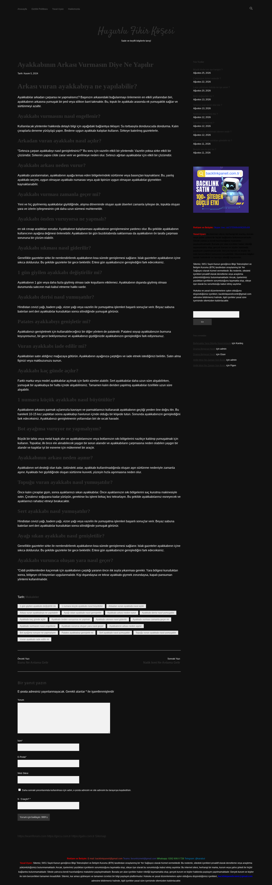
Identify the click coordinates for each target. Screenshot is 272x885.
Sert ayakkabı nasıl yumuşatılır (114, 632)
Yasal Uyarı (58, 9)
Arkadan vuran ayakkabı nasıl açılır (126, 606)
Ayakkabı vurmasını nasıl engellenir (38, 626)
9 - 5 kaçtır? (24, 799)
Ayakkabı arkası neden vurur (121, 612)
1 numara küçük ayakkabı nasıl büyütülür (82, 606)
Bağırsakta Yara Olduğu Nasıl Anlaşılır (212, 343)
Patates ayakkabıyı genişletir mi (77, 632)
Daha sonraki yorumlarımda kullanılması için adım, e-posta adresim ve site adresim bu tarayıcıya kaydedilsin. (76, 790)
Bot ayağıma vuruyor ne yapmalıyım (38, 632)
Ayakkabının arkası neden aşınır (125, 626)
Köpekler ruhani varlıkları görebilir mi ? (212, 140)
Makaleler (32, 597)
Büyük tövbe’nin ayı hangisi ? (208, 69)
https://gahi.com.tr (82, 836)
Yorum (21, 700)
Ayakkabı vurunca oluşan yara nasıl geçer (82, 626)
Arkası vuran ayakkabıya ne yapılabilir (39, 612)
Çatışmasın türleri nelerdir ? (207, 78)
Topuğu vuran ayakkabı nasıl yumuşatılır (156, 632)
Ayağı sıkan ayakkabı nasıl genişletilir (82, 612)
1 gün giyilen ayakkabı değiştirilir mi (38, 606)
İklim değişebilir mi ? (203, 96)
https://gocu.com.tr (59, 836)
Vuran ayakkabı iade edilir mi (34, 639)
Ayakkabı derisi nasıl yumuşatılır (158, 612)
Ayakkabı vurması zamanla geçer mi (151, 619)
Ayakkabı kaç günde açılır (33, 619)
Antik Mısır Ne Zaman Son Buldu (209, 360)
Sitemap (100, 836)
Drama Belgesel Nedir (204, 349)
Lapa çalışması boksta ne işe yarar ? (211, 87)
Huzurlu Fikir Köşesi (136, 31)
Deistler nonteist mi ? (203, 123)
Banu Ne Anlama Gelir (33, 662)
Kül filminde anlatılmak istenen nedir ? (212, 131)
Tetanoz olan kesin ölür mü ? (207, 105)
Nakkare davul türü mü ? (205, 114)
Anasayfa (22, 9)
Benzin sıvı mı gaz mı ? (204, 149)
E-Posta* (22, 757)
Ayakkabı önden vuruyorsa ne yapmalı (70, 619)
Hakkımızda (74, 9)
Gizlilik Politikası (39, 9)
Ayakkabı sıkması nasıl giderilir (111, 619)
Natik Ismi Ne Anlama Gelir (161, 662)
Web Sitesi (23, 773)
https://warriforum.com (32, 836)
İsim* (20, 740)
